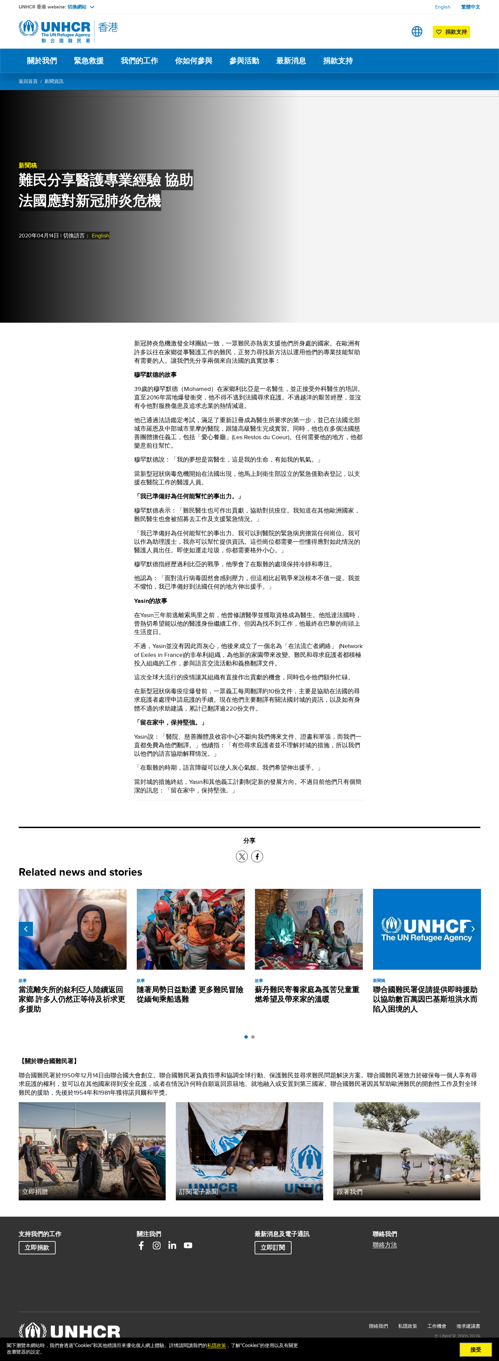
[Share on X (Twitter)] (242, 856)
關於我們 (42, 60)
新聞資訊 (53, 81)
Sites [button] (417, 31)
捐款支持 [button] (456, 32)
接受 (475, 1350)
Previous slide (26, 929)
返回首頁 (28, 81)
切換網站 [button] (77, 6)
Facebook (141, 1245)
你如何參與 (193, 60)
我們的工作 (139, 60)
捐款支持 (338, 60)
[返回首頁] (66, 31)
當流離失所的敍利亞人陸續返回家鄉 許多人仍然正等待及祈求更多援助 (72, 999)
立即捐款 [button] (37, 1247)
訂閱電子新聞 (198, 1191)
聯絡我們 (378, 1326)
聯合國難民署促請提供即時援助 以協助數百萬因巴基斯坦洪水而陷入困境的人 (425, 999)
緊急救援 (89, 60)
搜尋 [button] (395, 31)
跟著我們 (350, 1191)
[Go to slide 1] (247, 1038)
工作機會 (436, 1325)
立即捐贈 (35, 1191)
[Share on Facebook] (257, 856)
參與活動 (244, 60)
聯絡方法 (385, 1245)
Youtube (188, 1245)
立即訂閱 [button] (273, 1247)
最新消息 (291, 60)
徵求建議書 (468, 1326)
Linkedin (172, 1245)
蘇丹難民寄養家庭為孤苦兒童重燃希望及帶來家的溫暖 (307, 994)
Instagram (156, 1245)
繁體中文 (470, 6)
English (442, 6)
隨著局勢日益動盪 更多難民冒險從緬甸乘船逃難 (190, 994)
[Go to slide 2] (254, 1038)
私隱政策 (407, 1326)
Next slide (473, 929)
